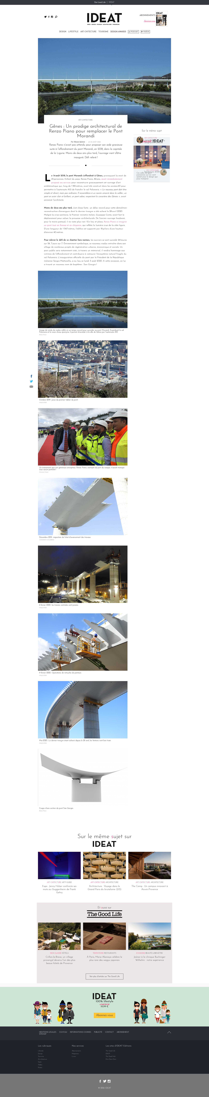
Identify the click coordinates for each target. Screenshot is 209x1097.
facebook (49, 17)
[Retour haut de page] (169, 1032)
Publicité (98, 1032)
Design (62, 32)
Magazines (75, 1053)
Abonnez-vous (104, 1015)
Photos (40, 1067)
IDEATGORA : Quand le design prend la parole (154, 142)
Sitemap (42, 1034)
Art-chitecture (88, 32)
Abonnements (76, 1051)
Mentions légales (47, 1032)
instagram (52, 17)
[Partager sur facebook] (31, 376)
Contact (109, 1032)
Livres (74, 1056)
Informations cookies (80, 1032)
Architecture (112, 882)
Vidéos (146, 32)
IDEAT (111, 2)
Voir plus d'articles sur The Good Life (105, 976)
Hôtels (65, 953)
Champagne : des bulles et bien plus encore (155, 163)
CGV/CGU (63, 1032)
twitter (45, 17)
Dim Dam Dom (111, 1059)
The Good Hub (110, 1056)
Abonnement (123, 1032)
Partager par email (31, 386)
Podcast (134, 32)
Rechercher (56, 17)
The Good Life (100, 2)
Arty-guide (67, 882)
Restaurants (110, 953)
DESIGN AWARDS (118, 32)
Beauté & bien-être (154, 953)
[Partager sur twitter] (31, 381)
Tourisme (103, 32)
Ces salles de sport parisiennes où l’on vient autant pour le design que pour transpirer (147, 176)
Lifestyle (73, 32)
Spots (40, 1062)
